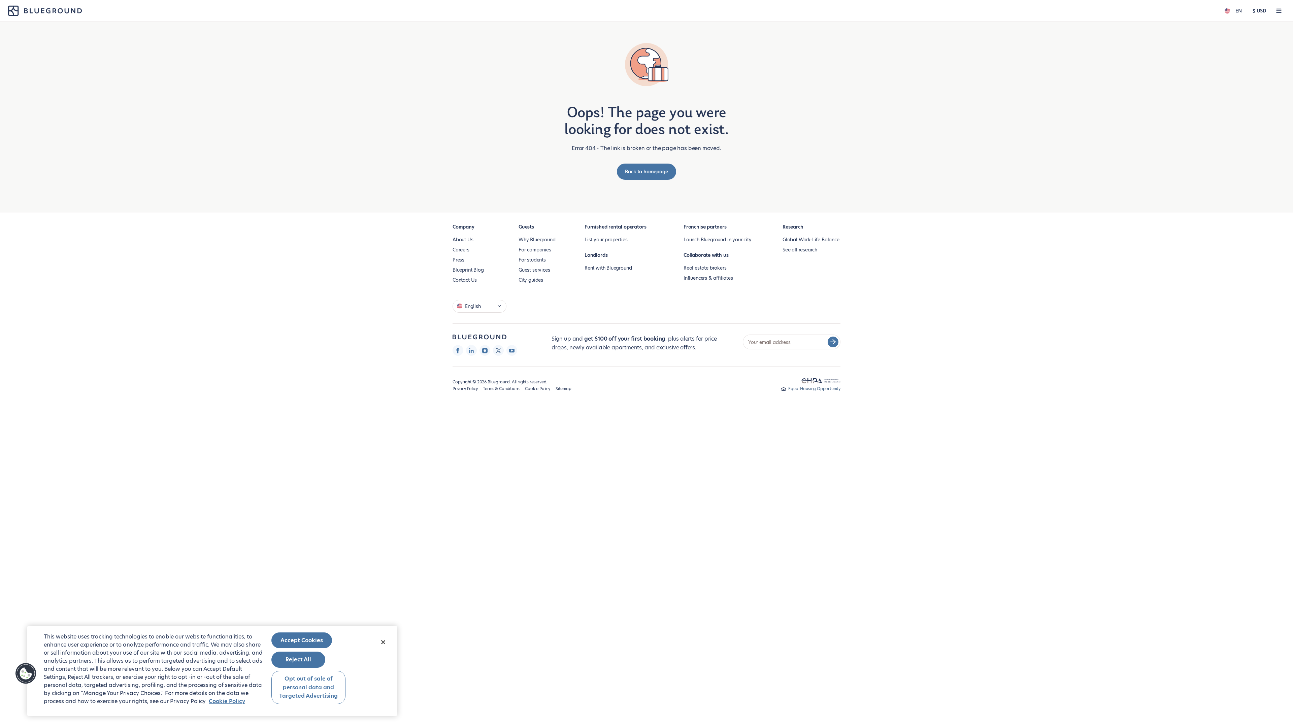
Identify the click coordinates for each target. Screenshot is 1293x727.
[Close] (383, 642)
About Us (463, 239)
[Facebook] (458, 350)
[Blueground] (479, 337)
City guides (531, 280)
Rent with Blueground (608, 268)
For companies (535, 249)
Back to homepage (646, 171)
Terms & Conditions (501, 388)
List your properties (606, 239)
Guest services (534, 270)
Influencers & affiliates (708, 278)
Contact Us (465, 280)
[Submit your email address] (833, 342)
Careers (461, 249)
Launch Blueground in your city (718, 239)
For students (532, 259)
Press (458, 259)
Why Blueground (537, 239)
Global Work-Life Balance (811, 239)
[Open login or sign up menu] (1279, 11)
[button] (26, 673)
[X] (498, 350)
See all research (800, 249)
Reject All (298, 659)
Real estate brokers (705, 268)
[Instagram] (484, 350)
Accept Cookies (301, 640)
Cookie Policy (537, 388)
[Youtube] (511, 350)
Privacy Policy (465, 388)
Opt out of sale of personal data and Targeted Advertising (308, 687)
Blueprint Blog (468, 270)
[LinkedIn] (471, 350)
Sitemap (563, 388)
